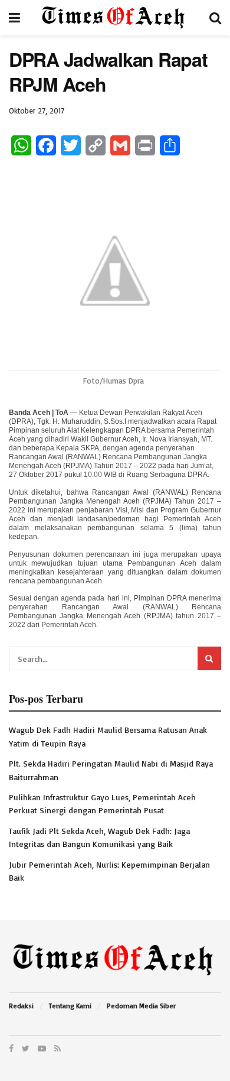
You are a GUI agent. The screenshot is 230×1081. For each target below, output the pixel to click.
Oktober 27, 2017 (36, 110)
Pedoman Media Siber (141, 1005)
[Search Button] (209, 658)
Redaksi (21, 1005)
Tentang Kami (70, 1005)
